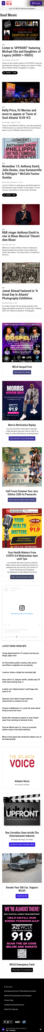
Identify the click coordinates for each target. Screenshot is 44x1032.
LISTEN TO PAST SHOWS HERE (22, 844)
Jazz (3, 163)
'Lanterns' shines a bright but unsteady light (19, 672)
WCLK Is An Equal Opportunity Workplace (18, 996)
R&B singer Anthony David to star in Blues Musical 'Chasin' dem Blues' (21, 236)
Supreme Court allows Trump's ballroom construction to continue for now (17, 700)
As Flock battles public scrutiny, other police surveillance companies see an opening (19, 664)
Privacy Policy (8, 1000)
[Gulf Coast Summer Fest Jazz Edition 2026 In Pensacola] (22, 467)
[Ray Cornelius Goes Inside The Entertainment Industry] (22, 810)
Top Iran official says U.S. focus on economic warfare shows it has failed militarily (19, 728)
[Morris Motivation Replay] (22, 400)
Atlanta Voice (22, 781)
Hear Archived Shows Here (22, 577)
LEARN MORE (22, 896)
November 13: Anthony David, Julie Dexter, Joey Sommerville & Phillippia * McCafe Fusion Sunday (22, 171)
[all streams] (41, 1029)
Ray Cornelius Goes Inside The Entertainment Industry (22, 834)
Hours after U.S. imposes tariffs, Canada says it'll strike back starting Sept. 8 (21, 680)
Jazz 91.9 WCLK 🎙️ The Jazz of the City (17, 637)
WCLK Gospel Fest (22, 366)
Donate (37, 3)
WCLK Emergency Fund (22, 964)
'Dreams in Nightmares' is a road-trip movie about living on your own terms (21, 709)
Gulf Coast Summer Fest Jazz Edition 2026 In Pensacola (22, 493)
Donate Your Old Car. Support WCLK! (22, 889)
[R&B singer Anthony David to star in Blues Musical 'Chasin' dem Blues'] (21, 214)
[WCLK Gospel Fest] (22, 342)
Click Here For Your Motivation (22, 438)
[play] (3, 1029)
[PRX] (17, 1021)
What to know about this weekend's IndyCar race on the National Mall (22, 738)
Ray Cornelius (6, 60)
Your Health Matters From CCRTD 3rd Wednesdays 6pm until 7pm (22, 555)
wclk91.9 (37, 637)
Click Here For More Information (22, 500)
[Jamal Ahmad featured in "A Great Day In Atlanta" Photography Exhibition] (21, 272)
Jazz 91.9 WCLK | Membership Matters (22, 8)
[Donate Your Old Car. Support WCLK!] (22, 868)
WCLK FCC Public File (11, 1009)
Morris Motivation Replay (22, 425)
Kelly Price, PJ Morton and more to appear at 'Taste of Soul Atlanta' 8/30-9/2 (19, 114)
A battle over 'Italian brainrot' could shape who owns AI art (20, 690)
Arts (3, 45)
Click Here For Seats (22, 372)
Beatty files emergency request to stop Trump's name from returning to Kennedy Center (20, 719)
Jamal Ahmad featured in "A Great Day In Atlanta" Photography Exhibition (20, 294)
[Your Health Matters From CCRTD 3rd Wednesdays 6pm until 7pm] (22, 528)
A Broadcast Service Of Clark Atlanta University (20, 991)
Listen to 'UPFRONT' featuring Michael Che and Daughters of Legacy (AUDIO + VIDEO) (21, 51)
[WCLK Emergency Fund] (22, 932)
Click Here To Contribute (22, 970)
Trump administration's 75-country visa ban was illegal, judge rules (20, 654)
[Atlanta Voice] (22, 762)
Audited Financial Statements (14, 1005)
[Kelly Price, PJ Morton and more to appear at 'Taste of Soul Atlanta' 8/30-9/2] (21, 92)
